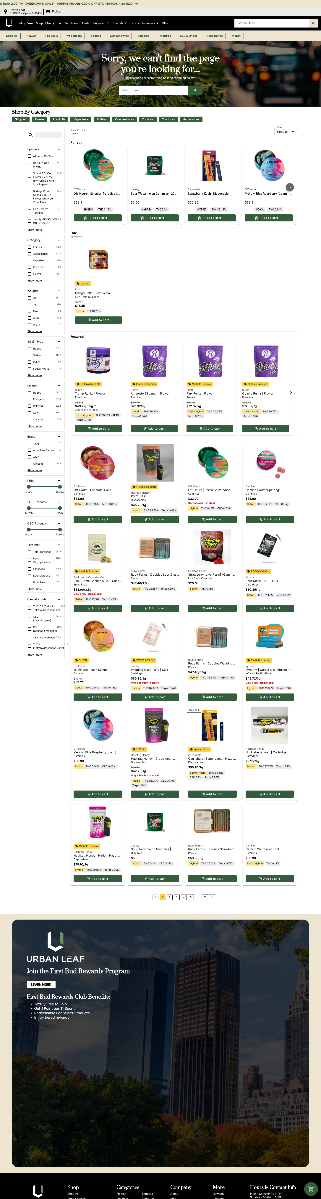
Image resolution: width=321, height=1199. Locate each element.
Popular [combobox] (282, 131)
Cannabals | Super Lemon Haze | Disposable (211, 760)
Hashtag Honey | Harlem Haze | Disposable (96, 857)
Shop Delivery (45, 23)
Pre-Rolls (59, 119)
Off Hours (79, 486)
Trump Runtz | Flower (90, 393)
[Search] (313, 23)
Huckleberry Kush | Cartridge (266, 752)
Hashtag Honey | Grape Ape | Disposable (151, 760)
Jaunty (250, 577)
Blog (165, 23)
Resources (148, 23)
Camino (250, 486)
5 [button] (191, 897)
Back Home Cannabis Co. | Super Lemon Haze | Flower (97, 582)
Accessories (191, 119)
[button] (33, 11)
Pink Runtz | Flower (200, 393)
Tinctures (168, 119)
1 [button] (162, 897)
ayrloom (250, 666)
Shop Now (26, 23)
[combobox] (271, 23)
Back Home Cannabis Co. (89, 577)
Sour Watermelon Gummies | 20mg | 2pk (151, 850)
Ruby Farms (138, 570)
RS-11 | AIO (138, 496)
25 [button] (205, 897)
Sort (279, 127)
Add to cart (100, 320)
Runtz (78, 389)
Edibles (102, 119)
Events (134, 23)
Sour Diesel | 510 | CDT (262, 581)
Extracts (147, 1193)
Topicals (147, 119)
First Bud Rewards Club (73, 23)
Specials (118, 23)
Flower (39, 119)
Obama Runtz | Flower (257, 393)
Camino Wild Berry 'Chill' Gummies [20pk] (263, 850)
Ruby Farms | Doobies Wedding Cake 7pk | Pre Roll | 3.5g (210, 665)
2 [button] (169, 897)
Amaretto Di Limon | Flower (150, 393)
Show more (34, 229)
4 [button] (184, 897)
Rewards (218, 1193)
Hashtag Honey (140, 492)
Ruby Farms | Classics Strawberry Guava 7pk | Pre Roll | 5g (212, 850)
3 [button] (177, 897)
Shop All (20, 119)
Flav (77, 289)
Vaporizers (81, 119)
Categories (98, 23)
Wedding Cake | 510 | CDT (149, 670)
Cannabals (194, 755)
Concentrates (124, 119)
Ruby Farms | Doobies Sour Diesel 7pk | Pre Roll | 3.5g (155, 576)
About (174, 1193)
